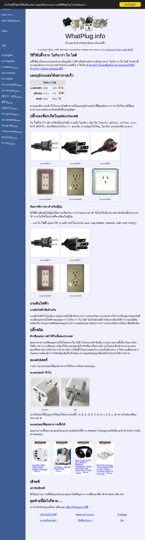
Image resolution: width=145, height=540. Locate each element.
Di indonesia (11, 119)
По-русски (10, 114)
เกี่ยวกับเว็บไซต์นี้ (48, 514)
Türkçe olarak (12, 131)
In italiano (10, 67)
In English (7, 55)
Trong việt (10, 125)
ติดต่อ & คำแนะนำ (85, 514)
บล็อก (5, 31)
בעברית (8, 143)
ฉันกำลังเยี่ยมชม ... (12, 20)
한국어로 (9, 137)
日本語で (9, 108)
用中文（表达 (12, 96)
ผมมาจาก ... (8, 14)
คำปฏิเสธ (122, 514)
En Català (7, 78)
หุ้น (122, 520)
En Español (8, 61)
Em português (12, 84)
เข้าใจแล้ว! (130, 4)
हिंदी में (7, 102)
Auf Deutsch (8, 72)
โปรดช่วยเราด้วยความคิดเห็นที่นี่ (119, 50)
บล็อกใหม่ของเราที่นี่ (77, 507)
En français (11, 90)
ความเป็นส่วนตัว (48, 520)
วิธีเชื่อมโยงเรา (85, 520)
